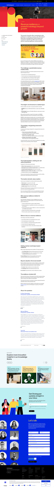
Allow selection (46, 483)
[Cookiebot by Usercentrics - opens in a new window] (5, 485)
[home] (10, 5)
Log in (29, 477)
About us (23, 476)
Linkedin (23, 473)
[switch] (19, 485)
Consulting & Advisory (37, 469)
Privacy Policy (43, 408)
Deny (45, 485)
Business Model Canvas (37, 476)
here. (40, 456)
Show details (33, 485)
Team (22, 478)
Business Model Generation (43, 477)
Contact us (23, 477)
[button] (28, 5)
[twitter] (22, 308)
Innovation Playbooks (31, 469)
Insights (42, 469)
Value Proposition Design (44, 478)
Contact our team (23, 284)
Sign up (29, 476)
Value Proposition (37, 478)
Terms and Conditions (38, 408)
